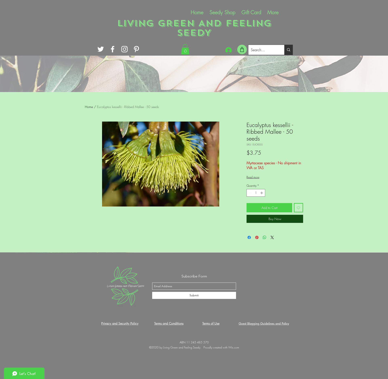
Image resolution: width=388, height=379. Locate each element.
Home (89, 107)
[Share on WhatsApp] (264, 237)
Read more (253, 177)
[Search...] (288, 50)
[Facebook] (112, 49)
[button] (185, 49)
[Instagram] (124, 49)
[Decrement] (249, 192)
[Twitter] (100, 49)
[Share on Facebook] (249, 237)
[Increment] (262, 192)
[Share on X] (272, 237)
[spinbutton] (255, 192)
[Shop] (242, 49)
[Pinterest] (136, 49)
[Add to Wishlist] (298, 207)
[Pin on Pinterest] (256, 237)
